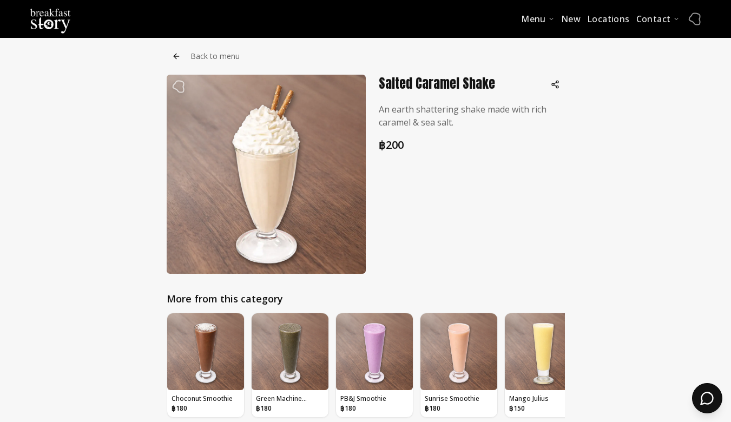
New (571, 19)
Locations (608, 19)
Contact (653, 19)
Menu (533, 19)
